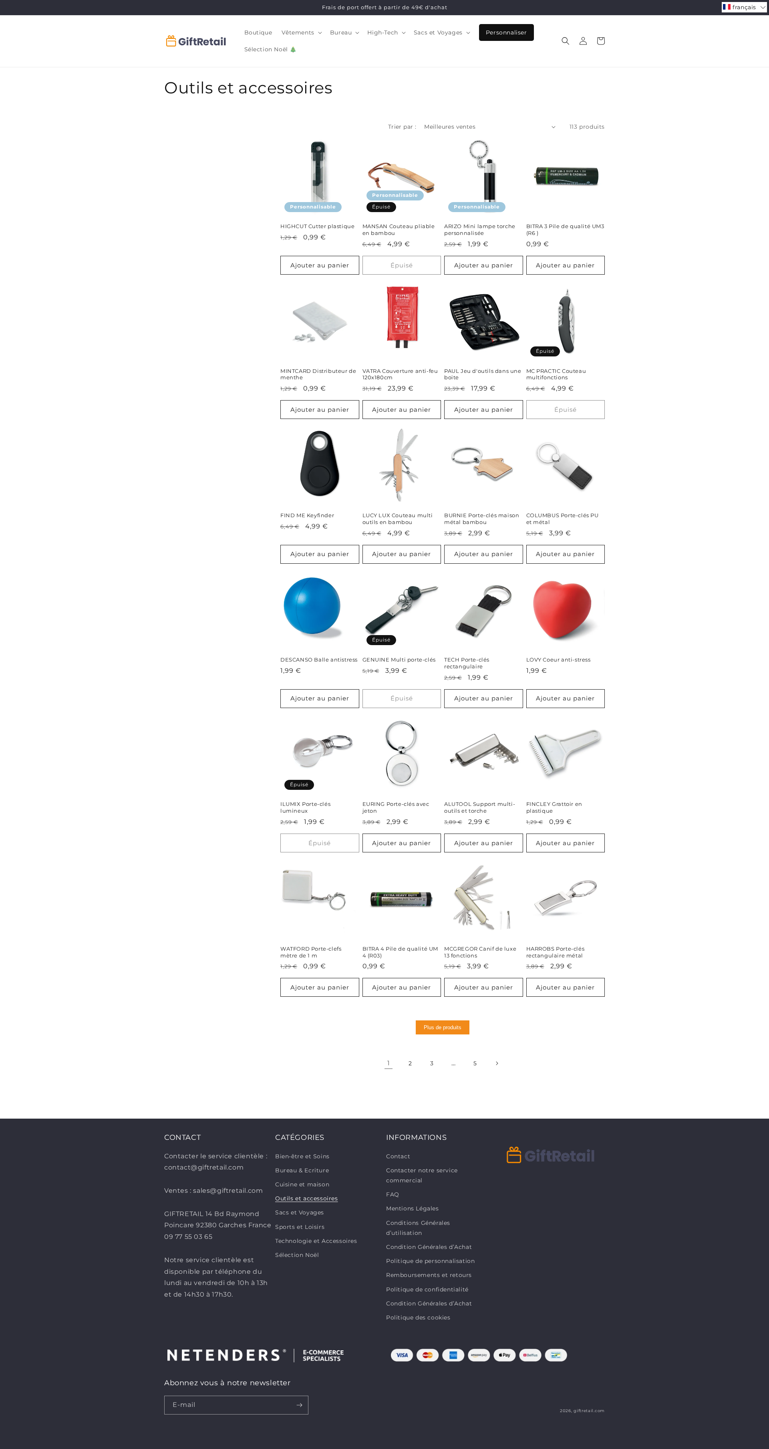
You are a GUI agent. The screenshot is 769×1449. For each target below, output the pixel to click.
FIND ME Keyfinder (307, 515)
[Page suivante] (496, 1063)
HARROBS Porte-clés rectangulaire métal (555, 952)
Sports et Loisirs (299, 1226)
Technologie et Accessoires (316, 1241)
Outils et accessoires (306, 1198)
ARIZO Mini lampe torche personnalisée (479, 229)
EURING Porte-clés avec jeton (395, 807)
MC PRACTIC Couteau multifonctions (556, 374)
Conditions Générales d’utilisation (418, 1228)
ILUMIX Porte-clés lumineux (305, 807)
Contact (398, 1156)
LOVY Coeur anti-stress (558, 659)
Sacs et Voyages (299, 1212)
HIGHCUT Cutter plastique (317, 226)
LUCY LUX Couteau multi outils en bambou (397, 518)
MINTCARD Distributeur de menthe (318, 374)
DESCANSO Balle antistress (319, 659)
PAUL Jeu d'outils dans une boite (482, 374)
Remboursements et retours (429, 1275)
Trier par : (402, 126)
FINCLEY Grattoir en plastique (554, 807)
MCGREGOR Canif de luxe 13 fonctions (480, 952)
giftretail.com (589, 1410)
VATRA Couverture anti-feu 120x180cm (400, 374)
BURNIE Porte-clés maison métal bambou (481, 518)
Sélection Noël (297, 1255)
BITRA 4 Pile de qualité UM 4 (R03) (400, 952)
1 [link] (388, 1063)
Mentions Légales (412, 1208)
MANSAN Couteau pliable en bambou (398, 229)
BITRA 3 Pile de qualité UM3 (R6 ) (565, 229)
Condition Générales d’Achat (429, 1247)
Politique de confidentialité (427, 1289)
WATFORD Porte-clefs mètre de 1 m (310, 952)
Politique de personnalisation (430, 1261)
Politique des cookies (418, 1317)
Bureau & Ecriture (302, 1170)
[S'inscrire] (299, 1405)
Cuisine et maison (302, 1184)
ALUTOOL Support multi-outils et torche (479, 807)
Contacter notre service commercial (422, 1175)
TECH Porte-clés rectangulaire (466, 663)
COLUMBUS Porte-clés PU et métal (562, 518)
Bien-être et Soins (302, 1156)
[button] (301, 32)
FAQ (392, 1194)
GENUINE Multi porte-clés (399, 659)
